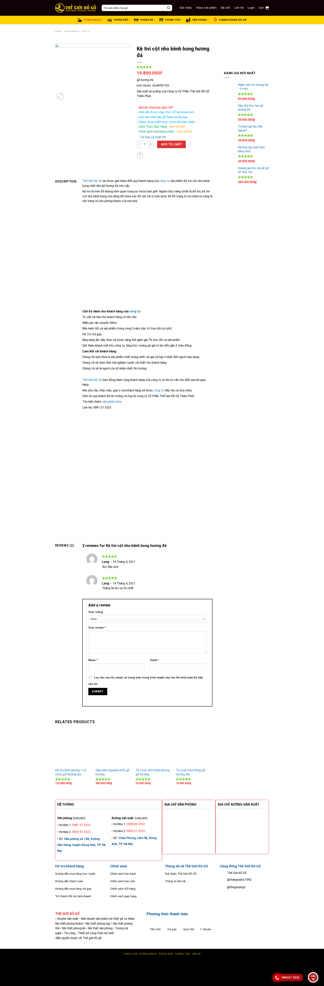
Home (58, 31)
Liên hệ (239, 7)
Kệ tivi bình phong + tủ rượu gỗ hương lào (70, 772)
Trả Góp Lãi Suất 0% (152, 137)
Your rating (95, 612)
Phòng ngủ (166, 954)
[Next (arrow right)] (14, 979)
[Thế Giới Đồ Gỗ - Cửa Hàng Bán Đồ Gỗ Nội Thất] (75, 8)
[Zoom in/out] (14, 963)
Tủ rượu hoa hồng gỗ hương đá (190, 772)
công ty (164, 181)
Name (93, 660)
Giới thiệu (186, 7)
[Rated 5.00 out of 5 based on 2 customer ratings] (175, 67)
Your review (97, 627)
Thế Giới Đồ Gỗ (92, 181)
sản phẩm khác (112, 401)
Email (154, 660)
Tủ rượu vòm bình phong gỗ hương (153, 772)
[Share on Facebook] (140, 155)
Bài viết (225, 7)
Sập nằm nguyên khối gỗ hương (112, 772)
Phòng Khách (71, 31)
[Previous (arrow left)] (3, 979)
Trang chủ (130, 954)
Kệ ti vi (86, 31)
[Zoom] (60, 96)
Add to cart (171, 144)
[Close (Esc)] (3, 963)
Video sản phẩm (206, 7)
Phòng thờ (182, 954)
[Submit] (168, 8)
